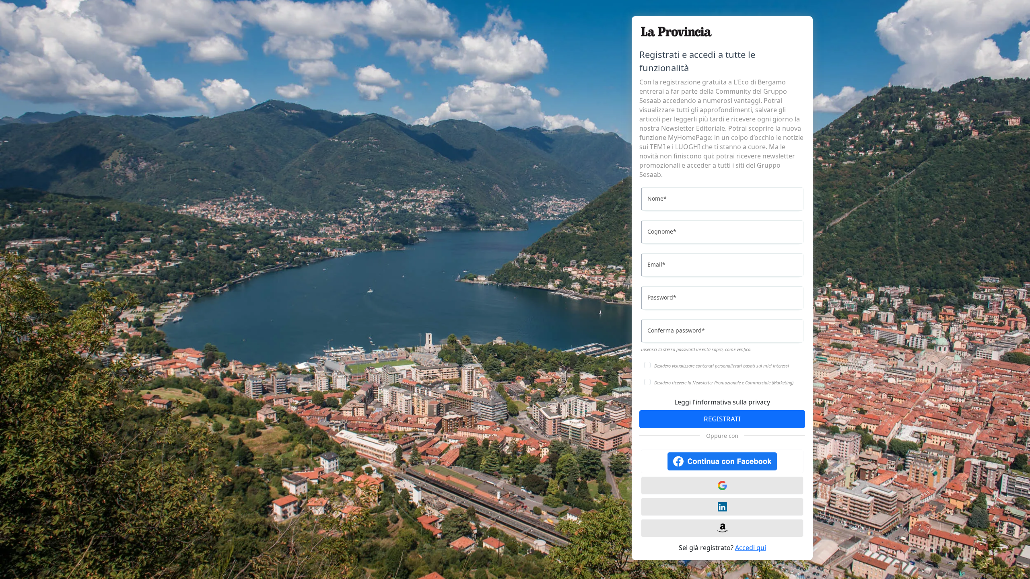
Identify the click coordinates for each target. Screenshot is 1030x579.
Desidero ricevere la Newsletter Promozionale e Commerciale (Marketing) (723, 383)
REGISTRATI (722, 418)
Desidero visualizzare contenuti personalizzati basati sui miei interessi (721, 366)
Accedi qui (750, 547)
